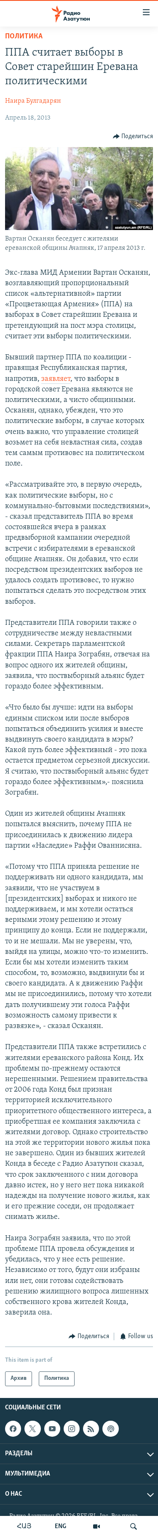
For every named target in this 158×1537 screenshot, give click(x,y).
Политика (24, 36)
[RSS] (91, 1429)
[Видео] (96, 1526)
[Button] (133, 136)
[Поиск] (133, 1526)
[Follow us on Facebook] (13, 1429)
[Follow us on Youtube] (52, 1429)
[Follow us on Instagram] (72, 1429)
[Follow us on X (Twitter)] (32, 1429)
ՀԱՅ (24, 1526)
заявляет (55, 379)
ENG (60, 1526)
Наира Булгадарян (33, 101)
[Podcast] (110, 1429)
